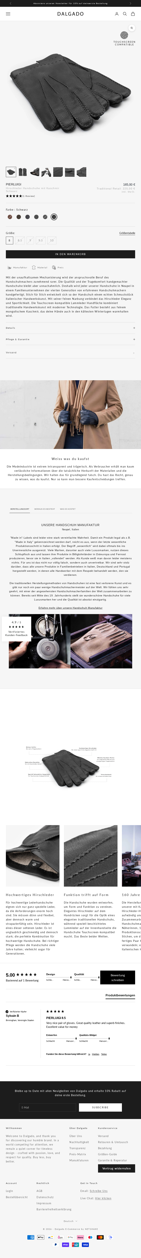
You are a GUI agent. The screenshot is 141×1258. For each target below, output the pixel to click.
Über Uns (75, 1136)
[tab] (120, 996)
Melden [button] (95, 1054)
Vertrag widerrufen (116, 1168)
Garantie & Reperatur (112, 1160)
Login (9, 1190)
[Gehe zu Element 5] (58, 172)
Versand (103, 1136)
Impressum (44, 1203)
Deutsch (69, 1221)
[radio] (9, 217)
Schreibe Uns (99, 1190)
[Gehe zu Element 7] (81, 172)
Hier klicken (103, 1198)
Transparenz (77, 1148)
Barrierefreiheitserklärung (54, 1209)
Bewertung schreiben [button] (118, 977)
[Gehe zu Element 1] (11, 172)
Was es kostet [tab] (67, 509)
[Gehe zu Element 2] (23, 172)
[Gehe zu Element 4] (46, 172)
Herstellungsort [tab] (19, 509)
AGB (39, 1190)
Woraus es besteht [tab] (44, 509)
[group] (25, 975)
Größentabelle (127, 233)
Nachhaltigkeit (79, 1142)
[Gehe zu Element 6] (70, 172)
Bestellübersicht (17, 1197)
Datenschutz (45, 1197)
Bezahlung (105, 1148)
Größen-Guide (107, 1154)
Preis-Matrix (77, 1154)
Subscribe (100, 1107)
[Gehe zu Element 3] (34, 172)
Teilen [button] (104, 1054)
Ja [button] (89, 1054)
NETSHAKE (91, 1229)
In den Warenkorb (70, 254)
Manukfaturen (79, 1160)
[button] (70, 196)
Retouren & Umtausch (113, 1142)
